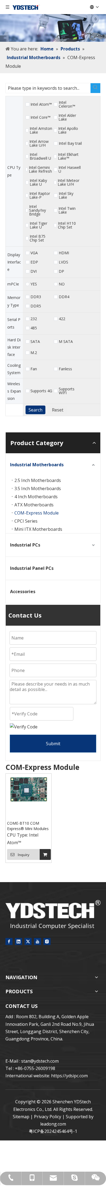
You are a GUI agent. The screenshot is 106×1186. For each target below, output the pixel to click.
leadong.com (53, 1124)
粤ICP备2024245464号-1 (53, 1131)
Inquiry (23, 855)
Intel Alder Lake (67, 117)
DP (61, 271)
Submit (53, 744)
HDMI (64, 253)
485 (33, 328)
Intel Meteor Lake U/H (68, 182)
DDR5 (35, 306)
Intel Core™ (40, 117)
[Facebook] (9, 941)
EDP (34, 262)
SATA (35, 341)
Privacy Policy (47, 1117)
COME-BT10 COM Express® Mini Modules (28, 826)
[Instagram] (47, 941)
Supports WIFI (66, 391)
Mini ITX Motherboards (38, 529)
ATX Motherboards (34, 505)
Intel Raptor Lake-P (39, 195)
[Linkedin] (18, 941)
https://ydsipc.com (69, 1076)
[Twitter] (28, 941)
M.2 (33, 353)
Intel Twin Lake (67, 210)
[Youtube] (37, 941)
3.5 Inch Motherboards (37, 488)
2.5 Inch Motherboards (37, 480)
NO (62, 284)
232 (33, 319)
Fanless (65, 369)
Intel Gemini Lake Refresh (40, 169)
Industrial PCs (25, 545)
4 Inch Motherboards (36, 497)
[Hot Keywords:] (95, 88)
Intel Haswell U (69, 169)
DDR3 (35, 297)
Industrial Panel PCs (32, 568)
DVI (33, 271)
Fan (33, 369)
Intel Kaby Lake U (38, 182)
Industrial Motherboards (37, 465)
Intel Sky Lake (66, 195)
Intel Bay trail (70, 143)
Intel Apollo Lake (68, 130)
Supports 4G (41, 391)
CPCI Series (26, 521)
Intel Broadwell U (40, 156)
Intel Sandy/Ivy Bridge (37, 210)
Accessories (22, 591)
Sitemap (21, 1117)
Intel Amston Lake (41, 130)
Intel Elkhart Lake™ (68, 156)
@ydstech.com (44, 1061)
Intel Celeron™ (67, 104)
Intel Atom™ (41, 104)
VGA (34, 253)
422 (62, 319)
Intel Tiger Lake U (38, 225)
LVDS (63, 262)
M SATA (66, 341)
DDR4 (64, 297)
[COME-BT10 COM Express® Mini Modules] (28, 789)
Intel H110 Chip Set (67, 225)
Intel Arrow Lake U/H (39, 143)
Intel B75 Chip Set (37, 238)
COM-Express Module (36, 513)
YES (33, 284)
